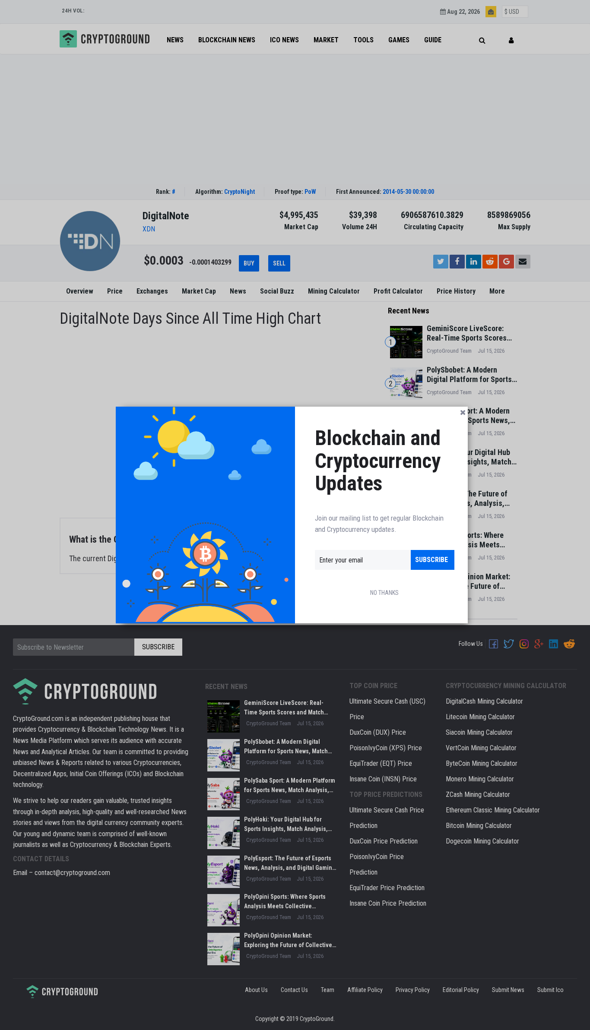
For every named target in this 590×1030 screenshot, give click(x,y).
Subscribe (431, 560)
